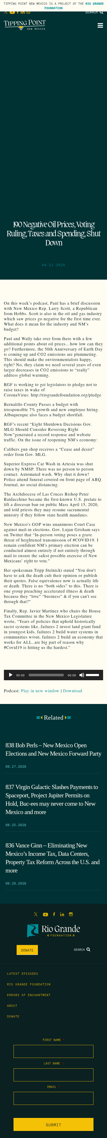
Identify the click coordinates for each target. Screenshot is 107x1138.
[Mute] (81, 675)
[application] (53, 675)
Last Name (54, 1063)
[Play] (10, 675)
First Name (53, 1040)
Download (72, 690)
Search (92, 11)
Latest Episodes (22, 973)
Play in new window (40, 690)
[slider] (93, 674)
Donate (27, 950)
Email (53, 1087)
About (12, 1005)
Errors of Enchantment (29, 995)
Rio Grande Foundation (29, 984)
